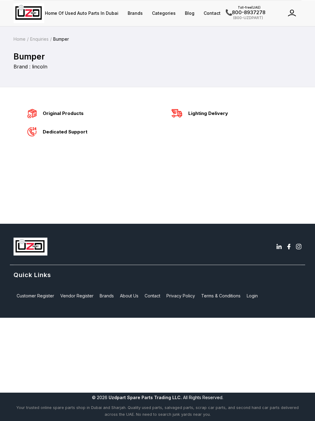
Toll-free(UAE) (243, 7)
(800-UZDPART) (244, 17)
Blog (189, 13)
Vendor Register (77, 295)
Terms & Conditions (221, 295)
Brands (135, 13)
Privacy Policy (180, 295)
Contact (212, 13)
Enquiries (39, 39)
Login (252, 295)
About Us (129, 295)
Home (20, 39)
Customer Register (35, 295)
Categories (164, 13)
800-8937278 (245, 12)
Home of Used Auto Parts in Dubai (81, 13)
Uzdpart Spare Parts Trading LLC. (145, 397)
